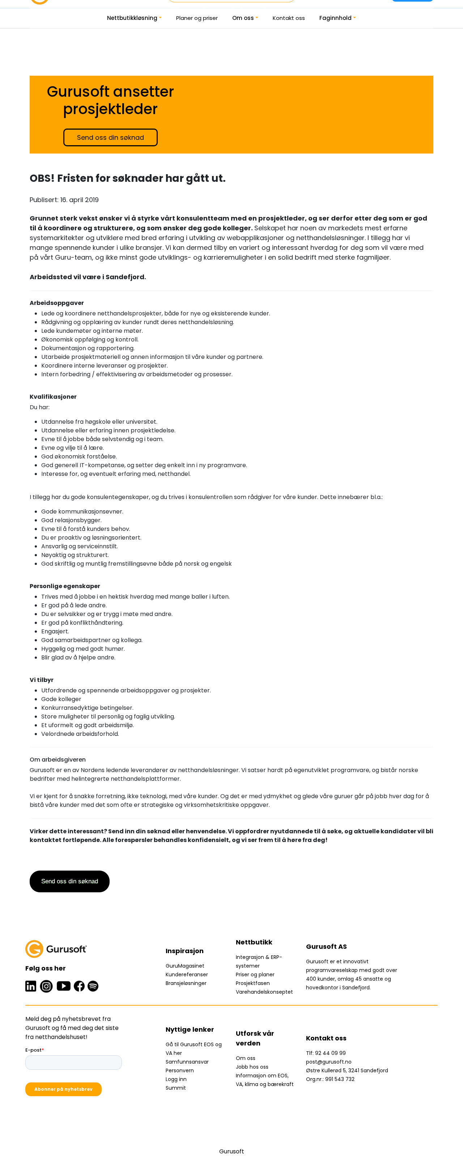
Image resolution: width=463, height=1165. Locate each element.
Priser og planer (255, 974)
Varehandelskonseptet (264, 992)
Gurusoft (231, 1151)
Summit (176, 1087)
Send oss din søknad (110, 137)
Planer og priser (197, 18)
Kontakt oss (289, 18)
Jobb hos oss (252, 1066)
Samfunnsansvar (187, 1061)
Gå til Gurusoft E (186, 1044)
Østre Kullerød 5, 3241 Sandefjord (347, 1070)
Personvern (180, 1070)
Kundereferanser (187, 974)
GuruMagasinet (185, 965)
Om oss (243, 18)
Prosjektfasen (253, 983)
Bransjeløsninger (186, 983)
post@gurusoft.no (329, 1061)
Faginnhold (335, 18)
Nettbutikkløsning (132, 18)
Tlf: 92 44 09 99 (326, 1053)
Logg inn (176, 1079)
